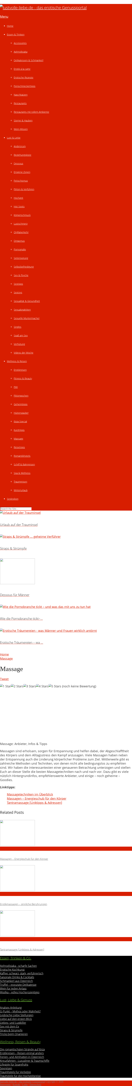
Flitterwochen (21, 395)
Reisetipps (19, 447)
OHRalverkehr (21, 232)
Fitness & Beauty (23, 378)
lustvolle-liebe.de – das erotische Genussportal (22, 1081)
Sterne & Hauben (23, 120)
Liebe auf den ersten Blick (16, 1019)
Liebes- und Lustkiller (13, 1023)
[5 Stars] (55, 686)
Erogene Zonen (22, 172)
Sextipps (18, 283)
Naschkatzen (21, 94)
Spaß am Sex (21, 335)
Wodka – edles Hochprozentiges (19, 992)
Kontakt (16, 1084)
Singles (17, 326)
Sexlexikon (12, 498)
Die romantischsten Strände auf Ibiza (22, 1049)
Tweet (4, 679)
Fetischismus (21, 180)
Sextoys (18, 292)
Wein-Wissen (21, 129)
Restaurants (20, 103)
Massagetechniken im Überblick (30, 794)
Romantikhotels (22, 455)
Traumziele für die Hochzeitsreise (20, 1076)
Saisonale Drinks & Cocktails (17, 977)
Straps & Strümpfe (11, 1030)
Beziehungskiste (22, 154)
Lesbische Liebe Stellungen (16, 1015)
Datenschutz (35, 1084)
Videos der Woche (23, 352)
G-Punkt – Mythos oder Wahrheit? (20, 1011)
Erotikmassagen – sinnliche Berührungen (23, 904)
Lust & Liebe (13, 137)
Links (25, 1084)
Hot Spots (19, 206)
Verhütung (19, 344)
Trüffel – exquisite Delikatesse (18, 985)
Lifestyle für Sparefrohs (14, 1064)
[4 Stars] (42, 686)
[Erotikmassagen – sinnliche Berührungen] (66, 878)
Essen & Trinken (15, 34)
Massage (18, 438)
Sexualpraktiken (22, 309)
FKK (16, 387)
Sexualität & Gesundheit (27, 301)
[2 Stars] (17, 686)
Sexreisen (6, 1068)
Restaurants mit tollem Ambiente (31, 112)
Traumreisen (20, 481)
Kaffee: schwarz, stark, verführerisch (21, 973)
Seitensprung (21, 258)
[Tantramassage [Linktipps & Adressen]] (66, 923)
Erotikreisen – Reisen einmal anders (22, 1053)
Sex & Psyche (21, 275)
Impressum (5, 1084)
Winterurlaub (21, 490)
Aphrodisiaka (20, 51)
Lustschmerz (21, 223)
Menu (4, 16)
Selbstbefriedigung (24, 266)
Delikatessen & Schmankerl (28, 60)
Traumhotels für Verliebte (15, 1072)
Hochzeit (18, 197)
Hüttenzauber (21, 412)
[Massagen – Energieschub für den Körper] (66, 833)
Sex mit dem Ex (9, 1026)
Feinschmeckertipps (24, 86)
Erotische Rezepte (23, 77)
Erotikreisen (20, 369)
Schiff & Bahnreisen (24, 464)
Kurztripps (19, 430)
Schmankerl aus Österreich (16, 981)
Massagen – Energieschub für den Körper (36, 798)
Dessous (18, 163)
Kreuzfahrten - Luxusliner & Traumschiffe (24, 1061)
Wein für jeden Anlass (13, 988)
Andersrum (20, 146)
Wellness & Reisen (17, 361)
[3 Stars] (30, 686)
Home (10, 26)
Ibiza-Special (20, 421)
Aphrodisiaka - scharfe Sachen (18, 966)
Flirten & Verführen (24, 189)
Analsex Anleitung (11, 1007)
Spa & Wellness (22, 473)
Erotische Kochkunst (12, 969)
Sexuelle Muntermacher (27, 318)
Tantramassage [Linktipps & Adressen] (34, 803)
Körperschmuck (22, 215)
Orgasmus (19, 240)
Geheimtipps (21, 404)
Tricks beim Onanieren (14, 1034)
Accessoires (20, 43)
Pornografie (20, 249)
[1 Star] (5, 686)
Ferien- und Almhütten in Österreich (22, 1057)
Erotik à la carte (22, 69)
